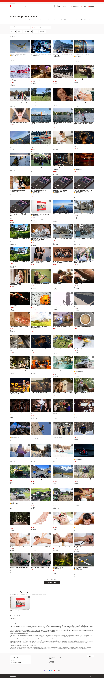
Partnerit (61, 657)
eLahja (50, 658)
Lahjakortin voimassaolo (54, 659)
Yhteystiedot (51, 661)
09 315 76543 (15, 657)
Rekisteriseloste (52, 656)
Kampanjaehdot (52, 657)
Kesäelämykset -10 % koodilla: (50, 1)
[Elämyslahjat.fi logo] (14, 6)
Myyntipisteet (51, 662)
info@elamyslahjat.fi (17, 662)
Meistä (60, 656)
